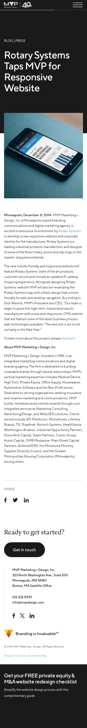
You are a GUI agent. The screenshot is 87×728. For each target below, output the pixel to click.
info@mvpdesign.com (28, 602)
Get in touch (24, 549)
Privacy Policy (11, 655)
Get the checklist (28, 692)
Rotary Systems (69, 231)
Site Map (41, 655)
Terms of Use (28, 655)
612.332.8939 (22, 597)
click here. (68, 338)
